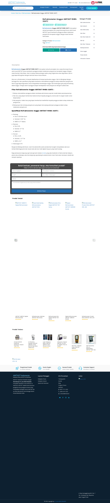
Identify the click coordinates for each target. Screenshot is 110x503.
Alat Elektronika (87, 30)
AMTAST (47, 43)
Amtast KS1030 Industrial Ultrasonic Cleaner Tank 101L (19, 344)
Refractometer (56, 41)
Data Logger (83, 51)
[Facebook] (63, 397)
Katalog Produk (63, 7)
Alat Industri (87, 26)
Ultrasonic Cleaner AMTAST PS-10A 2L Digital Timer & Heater (62, 344)
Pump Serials (83, 55)
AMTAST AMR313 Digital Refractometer (21, 317)
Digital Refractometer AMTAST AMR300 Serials (71, 318)
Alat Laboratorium (87, 22)
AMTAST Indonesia (16, 2)
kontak (44, 153)
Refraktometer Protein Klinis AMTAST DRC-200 (88, 317)
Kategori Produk (44, 7)
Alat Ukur (87, 33)
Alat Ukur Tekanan (87, 44)
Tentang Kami (73, 7)
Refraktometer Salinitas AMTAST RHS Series (38, 317)
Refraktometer (47, 28)
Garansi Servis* (49, 24)
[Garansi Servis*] (44, 25)
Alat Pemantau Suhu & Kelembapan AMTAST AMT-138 (90, 347)
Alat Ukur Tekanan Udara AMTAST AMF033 (76, 347)
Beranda (55, 7)
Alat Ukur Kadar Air (87, 37)
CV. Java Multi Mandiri (60, 501)
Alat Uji (87, 40)
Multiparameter (87, 48)
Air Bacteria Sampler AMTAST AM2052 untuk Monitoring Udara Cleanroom (33, 344)
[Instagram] (66, 397)
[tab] (15, 65)
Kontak (81, 7)
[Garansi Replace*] (56, 25)
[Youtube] (60, 397)
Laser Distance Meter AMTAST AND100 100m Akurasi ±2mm (47, 344)
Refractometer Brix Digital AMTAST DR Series (54, 318)
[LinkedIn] (69, 397)
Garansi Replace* (62, 24)
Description (16, 65)
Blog (82, 9)
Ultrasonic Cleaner (85, 58)
